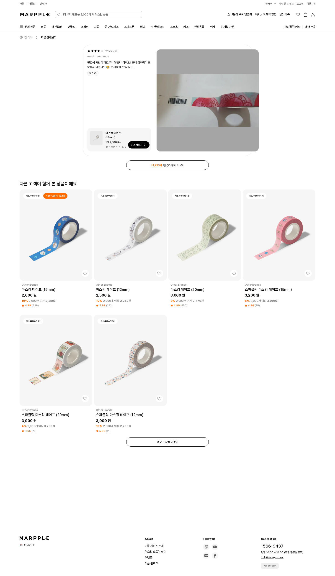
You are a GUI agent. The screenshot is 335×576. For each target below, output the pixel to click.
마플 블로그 (151, 563)
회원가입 (311, 3)
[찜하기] (85, 273)
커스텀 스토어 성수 (155, 551)
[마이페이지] (313, 14)
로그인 (300, 3)
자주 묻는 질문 (270, 566)
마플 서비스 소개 (154, 546)
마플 (22, 3)
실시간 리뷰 (26, 37)
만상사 (43, 3)
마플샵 (32, 3)
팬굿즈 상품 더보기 (167, 442)
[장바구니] (305, 14)
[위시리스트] (298, 14)
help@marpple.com (272, 557)
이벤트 (148, 557)
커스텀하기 (136, 144)
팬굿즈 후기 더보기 (167, 165)
